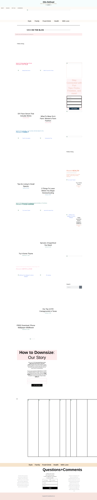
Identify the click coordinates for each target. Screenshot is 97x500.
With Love (65, 21)
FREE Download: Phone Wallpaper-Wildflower (79, 220)
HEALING (7, 8)
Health (56, 21)
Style (29, 21)
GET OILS (13, 8)
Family (37, 21)
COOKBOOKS (20, 8)
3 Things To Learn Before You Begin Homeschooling (48, 191)
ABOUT (2, 8)
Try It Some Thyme (26, 253)
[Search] (80, 287)
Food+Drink (47, 21)
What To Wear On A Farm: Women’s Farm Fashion (48, 118)
